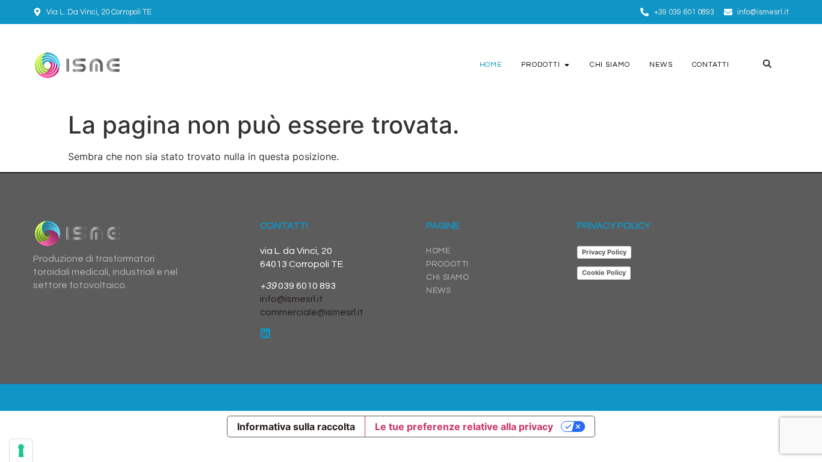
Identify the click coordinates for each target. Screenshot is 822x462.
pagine (442, 225)
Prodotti (447, 264)
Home (438, 251)
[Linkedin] (265, 333)
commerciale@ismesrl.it (311, 312)
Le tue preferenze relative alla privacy (464, 426)
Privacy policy (613, 225)
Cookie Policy (604, 272)
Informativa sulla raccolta (296, 426)
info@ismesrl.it (291, 299)
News (438, 290)
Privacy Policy (604, 252)
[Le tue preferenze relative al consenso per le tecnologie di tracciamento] (21, 450)
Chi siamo (447, 277)
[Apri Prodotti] (566, 65)
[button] (767, 63)
